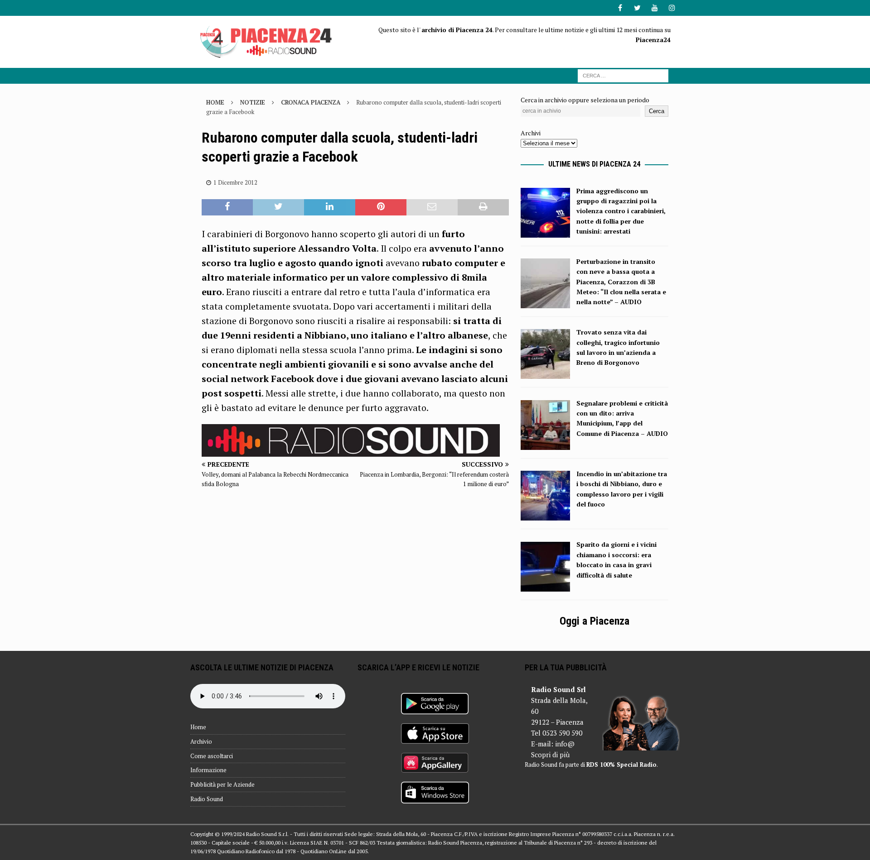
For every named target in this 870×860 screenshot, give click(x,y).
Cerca (656, 111)
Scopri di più (550, 754)
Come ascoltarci (211, 756)
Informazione (208, 770)
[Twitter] (637, 8)
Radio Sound (206, 799)
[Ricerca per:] (623, 75)
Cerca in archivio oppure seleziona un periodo (585, 100)
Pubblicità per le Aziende (222, 784)
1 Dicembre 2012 (235, 182)
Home (198, 727)
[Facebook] (620, 8)
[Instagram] (672, 8)
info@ (565, 743)
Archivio (201, 741)
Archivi (531, 133)
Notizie (252, 102)
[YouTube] (654, 8)
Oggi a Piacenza (594, 621)
